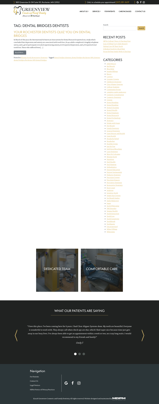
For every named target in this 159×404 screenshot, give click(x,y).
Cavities (110, 77)
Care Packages (125, 11)
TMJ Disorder (111, 208)
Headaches (111, 141)
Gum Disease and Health (116, 133)
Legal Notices (35, 385)
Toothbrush (111, 221)
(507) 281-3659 (122, 2)
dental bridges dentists (62, 57)
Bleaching (110, 69)
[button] (75, 354)
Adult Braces (111, 64)
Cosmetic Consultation (115, 95)
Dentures (110, 120)
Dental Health (112, 110)
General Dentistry (113, 131)
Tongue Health (112, 211)
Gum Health (111, 136)
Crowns (109, 100)
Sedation (110, 190)
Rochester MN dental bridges (36, 60)
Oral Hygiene (111, 164)
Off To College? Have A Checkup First (117, 41)
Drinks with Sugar (113, 123)
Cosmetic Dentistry (114, 97)
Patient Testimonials (114, 172)
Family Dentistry (113, 128)
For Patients (110, 11)
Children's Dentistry (114, 82)
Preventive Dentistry (114, 183)
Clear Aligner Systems (115, 84)
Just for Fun (111, 146)
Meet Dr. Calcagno (113, 154)
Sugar (109, 203)
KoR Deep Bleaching (114, 149)
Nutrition (110, 159)
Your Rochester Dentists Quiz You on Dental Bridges (52, 34)
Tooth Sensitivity (113, 219)
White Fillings (112, 229)
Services (96, 11)
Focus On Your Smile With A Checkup (117, 51)
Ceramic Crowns (113, 79)
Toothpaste (111, 224)
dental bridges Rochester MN (82, 57)
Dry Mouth (111, 126)
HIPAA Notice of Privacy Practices (42, 389)
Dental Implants (113, 113)
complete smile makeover (116, 92)
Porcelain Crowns (113, 177)
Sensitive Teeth (112, 193)
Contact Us (140, 11)
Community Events (114, 89)
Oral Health (111, 162)
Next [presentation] (143, 335)
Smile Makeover (113, 201)
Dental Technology (113, 118)
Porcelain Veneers (113, 180)
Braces (109, 74)
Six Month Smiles (113, 198)
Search (105, 25)
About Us (84, 11)
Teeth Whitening (113, 206)
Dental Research (113, 115)
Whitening (111, 232)
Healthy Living (112, 144)
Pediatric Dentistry (114, 175)
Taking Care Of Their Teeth (113, 46)
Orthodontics (112, 167)
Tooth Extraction (113, 214)
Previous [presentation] (16, 335)
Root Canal (111, 188)
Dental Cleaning (113, 108)
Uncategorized (112, 226)
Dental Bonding (112, 102)
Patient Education (113, 170)
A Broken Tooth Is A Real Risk (114, 49)
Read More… (20, 52)
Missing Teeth (26, 57)
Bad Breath (111, 66)
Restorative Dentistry (40, 57)
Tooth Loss (110, 216)
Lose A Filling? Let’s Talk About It (115, 44)
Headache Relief (113, 139)
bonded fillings (112, 71)
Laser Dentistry (112, 152)
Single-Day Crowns (113, 195)
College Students (113, 87)
